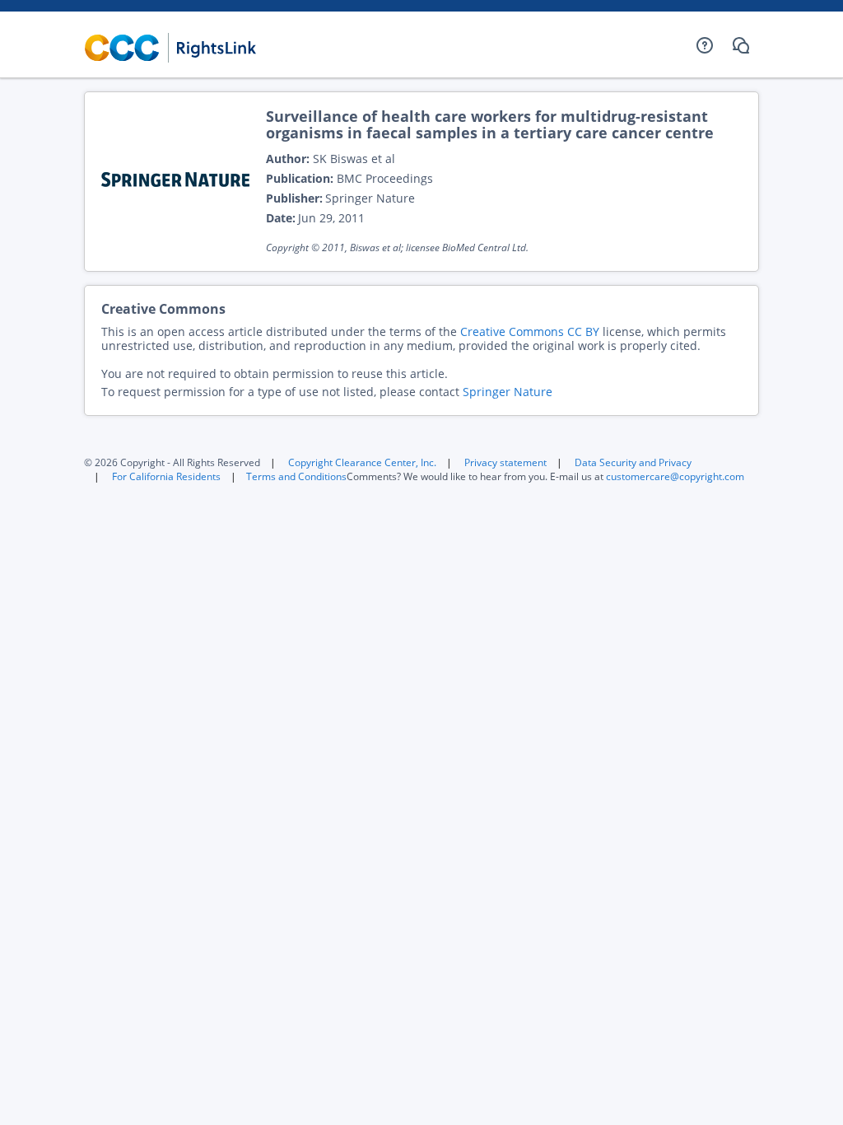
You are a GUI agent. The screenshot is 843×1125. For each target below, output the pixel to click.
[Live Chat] (740, 45)
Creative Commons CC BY (529, 331)
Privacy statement (505, 462)
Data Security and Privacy (633, 462)
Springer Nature (507, 391)
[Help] (704, 45)
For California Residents (166, 476)
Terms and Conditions (296, 476)
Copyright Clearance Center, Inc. (362, 462)
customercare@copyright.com (675, 476)
